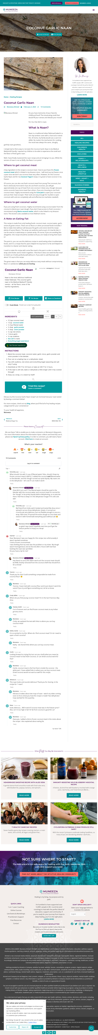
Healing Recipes (16, 97)
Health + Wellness (82, 166)
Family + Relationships (82, 159)
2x (56, 316)
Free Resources (16, 920)
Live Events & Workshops (16, 914)
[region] (25, 1015)
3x (60, 316)
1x (52, 316)
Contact (16, 923)
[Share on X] (47, 1032)
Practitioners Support (16, 917)
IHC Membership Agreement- (53, 1027)
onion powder (19, 329)
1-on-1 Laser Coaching (16, 907)
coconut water (18, 323)
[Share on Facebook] (43, 1032)
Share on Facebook (54, 298)
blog (28, 403)
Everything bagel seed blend (18, 341)
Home (6, 97)
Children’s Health (82, 148)
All (82, 138)
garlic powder (19, 327)
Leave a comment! (34, 388)
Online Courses (16, 910)
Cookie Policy (32, 1022)
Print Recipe (57, 34)
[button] (93, 9)
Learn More (82, 95)
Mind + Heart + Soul (82, 179)
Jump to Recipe (44, 34)
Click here (29, 439)
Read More (81, 244)
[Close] (44, 1001)
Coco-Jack (40, 192)
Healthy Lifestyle (82, 173)
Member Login (85, 3)
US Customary (37, 316)
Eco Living (82, 154)
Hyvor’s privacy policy (21, 437)
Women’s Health (82, 191)
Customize (12, 1027)
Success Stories (82, 185)
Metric (47, 316)
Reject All (25, 1027)
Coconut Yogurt (27, 177)
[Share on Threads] (54, 1032)
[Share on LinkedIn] (50, 1032)
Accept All (37, 1027)
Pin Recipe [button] (34, 298)
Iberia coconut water (25, 211)
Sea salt (11, 339)
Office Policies (75, 1027)
